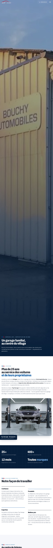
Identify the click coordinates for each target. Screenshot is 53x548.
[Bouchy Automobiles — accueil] (6, 2)
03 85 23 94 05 (43, 2)
